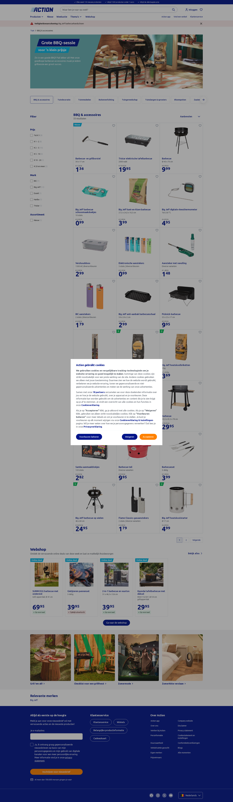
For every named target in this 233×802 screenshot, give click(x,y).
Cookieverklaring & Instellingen (136, 420)
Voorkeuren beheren (89, 437)
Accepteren (148, 437)
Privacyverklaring (93, 426)
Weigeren (129, 437)
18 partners (99, 392)
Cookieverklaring (90, 405)
